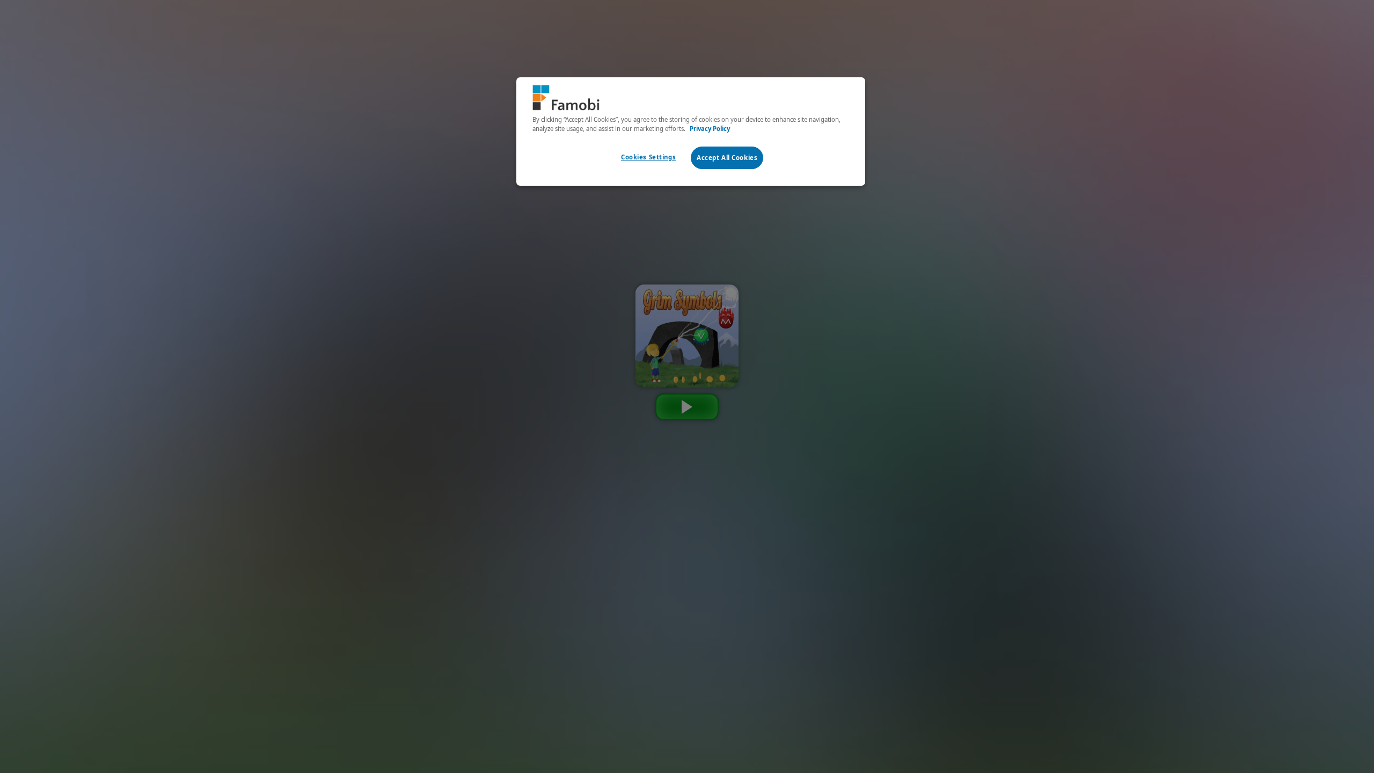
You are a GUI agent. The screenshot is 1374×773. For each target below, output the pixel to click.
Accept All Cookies (727, 158)
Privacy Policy (710, 129)
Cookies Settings (648, 157)
